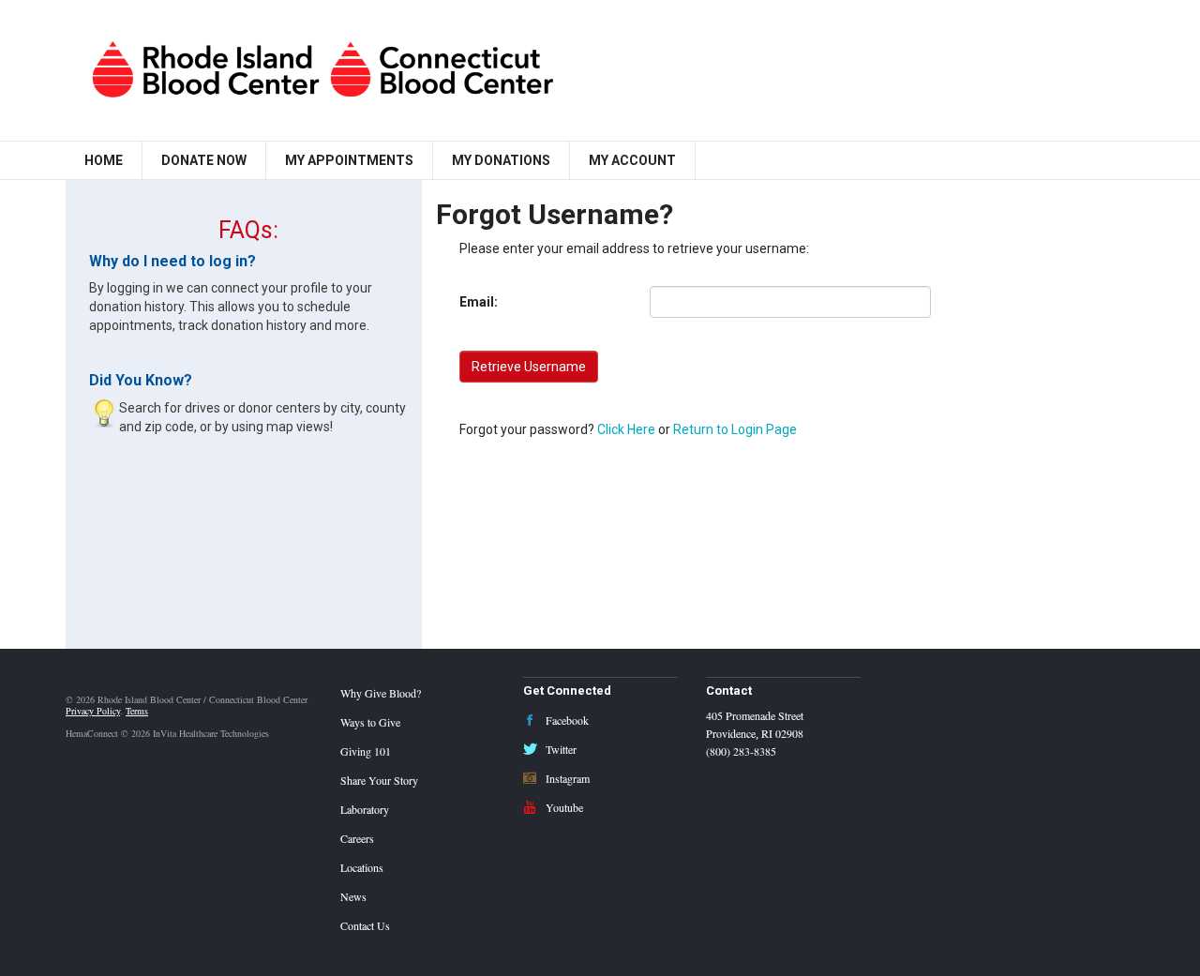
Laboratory (364, 809)
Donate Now (204, 160)
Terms (137, 710)
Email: (478, 301)
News (353, 896)
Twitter (560, 749)
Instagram (566, 778)
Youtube (563, 807)
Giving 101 (365, 750)
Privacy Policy (93, 710)
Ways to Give (370, 721)
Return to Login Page (735, 429)
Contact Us (365, 925)
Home (103, 160)
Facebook (566, 720)
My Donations (501, 160)
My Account (632, 160)
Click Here (626, 429)
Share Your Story (379, 780)
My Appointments (349, 160)
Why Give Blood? (380, 692)
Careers (357, 838)
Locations (361, 867)
